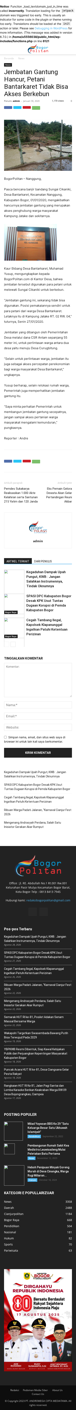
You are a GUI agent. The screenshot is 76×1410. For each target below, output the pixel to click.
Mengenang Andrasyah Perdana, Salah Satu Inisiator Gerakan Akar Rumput (32, 824)
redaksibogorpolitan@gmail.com (48, 900)
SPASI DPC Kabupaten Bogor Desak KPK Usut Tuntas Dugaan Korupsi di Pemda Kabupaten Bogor (37, 787)
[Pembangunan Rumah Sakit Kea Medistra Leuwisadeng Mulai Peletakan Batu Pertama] (9, 1148)
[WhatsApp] (36, 110)
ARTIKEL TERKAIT (17, 561)
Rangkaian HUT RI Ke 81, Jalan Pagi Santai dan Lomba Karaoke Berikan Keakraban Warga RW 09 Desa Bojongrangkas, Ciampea (35, 1090)
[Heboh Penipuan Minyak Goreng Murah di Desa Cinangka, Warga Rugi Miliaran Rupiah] (14, 1175)
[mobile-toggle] (6, 48)
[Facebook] (8, 110)
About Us (57, 1390)
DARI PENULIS (43, 561)
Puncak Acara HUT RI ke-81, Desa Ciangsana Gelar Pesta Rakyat (36, 1071)
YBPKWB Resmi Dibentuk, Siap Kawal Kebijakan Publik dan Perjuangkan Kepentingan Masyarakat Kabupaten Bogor (35, 1053)
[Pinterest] (27, 110)
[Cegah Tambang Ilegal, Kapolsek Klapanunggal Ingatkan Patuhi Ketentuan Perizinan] (14, 640)
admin (16, 100)
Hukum (32, 1179)
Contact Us (38, 1394)
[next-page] (13, 644)
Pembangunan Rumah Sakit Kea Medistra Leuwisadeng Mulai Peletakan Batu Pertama (48, 1149)
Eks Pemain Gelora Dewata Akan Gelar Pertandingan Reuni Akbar (59, 495)
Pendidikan (34, 1136)
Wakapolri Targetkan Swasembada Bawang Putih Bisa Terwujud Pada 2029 (36, 1035)
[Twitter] (17, 110)
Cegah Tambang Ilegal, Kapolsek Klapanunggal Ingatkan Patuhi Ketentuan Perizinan (34, 799)
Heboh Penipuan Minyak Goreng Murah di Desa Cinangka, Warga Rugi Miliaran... (48, 1171)
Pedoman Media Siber (35, 1390)
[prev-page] (6, 644)
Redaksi (14, 1390)
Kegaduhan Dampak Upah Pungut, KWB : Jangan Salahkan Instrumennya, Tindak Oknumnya (35, 774)
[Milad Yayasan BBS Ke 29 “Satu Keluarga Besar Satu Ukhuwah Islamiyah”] (13, 1131)
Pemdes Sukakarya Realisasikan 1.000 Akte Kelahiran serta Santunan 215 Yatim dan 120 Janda (21, 495)
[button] (70, 48)
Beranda (9, 58)
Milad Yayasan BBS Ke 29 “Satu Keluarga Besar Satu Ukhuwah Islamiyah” (48, 1127)
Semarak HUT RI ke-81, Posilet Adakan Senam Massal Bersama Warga (34, 1019)
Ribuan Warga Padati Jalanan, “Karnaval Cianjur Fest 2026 (37, 812)
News (21, 58)
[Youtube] (44, 912)
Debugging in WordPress (51, 28)
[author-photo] (38, 536)
